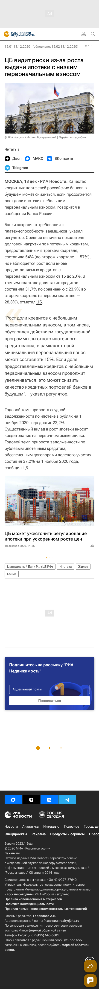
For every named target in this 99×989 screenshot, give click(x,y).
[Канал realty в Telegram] (67, 799)
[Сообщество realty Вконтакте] (49, 799)
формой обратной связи (47, 930)
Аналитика (30, 826)
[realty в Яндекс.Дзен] (31, 799)
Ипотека (65, 566)
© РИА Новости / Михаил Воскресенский (30, 137)
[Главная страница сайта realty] (27, 34)
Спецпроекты (16, 834)
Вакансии (12, 853)
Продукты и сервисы (67, 834)
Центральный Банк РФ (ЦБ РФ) (30, 566)
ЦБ (39, 302)
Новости (11, 826)
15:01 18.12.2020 (17, 46)
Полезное (71, 826)
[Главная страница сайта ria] (5, 34)
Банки (11, 574)
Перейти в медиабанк (73, 137)
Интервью (51, 826)
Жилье (83, 566)
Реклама (39, 834)
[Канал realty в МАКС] (13, 799)
